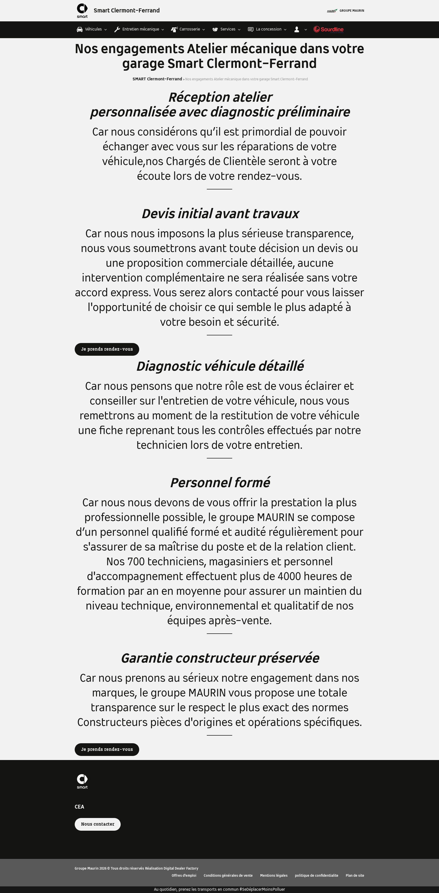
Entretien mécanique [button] (140, 29)
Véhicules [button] (93, 29)
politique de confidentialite (316, 875)
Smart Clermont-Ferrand (127, 11)
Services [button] (228, 29)
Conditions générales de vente (228, 875)
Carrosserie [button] (190, 29)
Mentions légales (274, 875)
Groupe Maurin (352, 10)
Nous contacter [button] (97, 824)
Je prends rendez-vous (107, 349)
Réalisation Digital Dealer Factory (171, 868)
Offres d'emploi (184, 875)
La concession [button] (268, 29)
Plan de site (355, 875)
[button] (301, 29)
